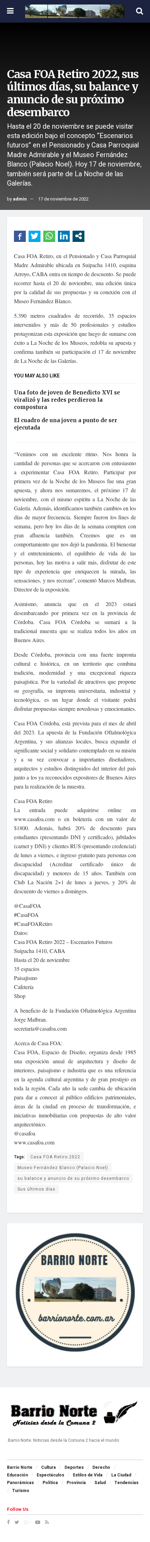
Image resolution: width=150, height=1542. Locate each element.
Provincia (76, 1483)
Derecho (101, 1467)
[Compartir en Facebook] (20, 236)
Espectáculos (50, 1475)
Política (50, 1483)
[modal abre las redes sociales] (78, 236)
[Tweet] (34, 236)
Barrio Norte (19, 1467)
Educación (17, 1475)
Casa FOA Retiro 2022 (55, 1157)
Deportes (74, 1467)
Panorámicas (20, 1483)
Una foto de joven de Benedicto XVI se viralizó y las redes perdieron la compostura (67, 399)
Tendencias (126, 1483)
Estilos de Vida (88, 1475)
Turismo (20, 1491)
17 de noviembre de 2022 (63, 199)
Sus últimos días (36, 1189)
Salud (100, 1483)
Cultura (48, 1467)
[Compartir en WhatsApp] (49, 236)
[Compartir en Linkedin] (64, 236)
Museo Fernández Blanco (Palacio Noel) (62, 1168)
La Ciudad (121, 1475)
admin (20, 199)
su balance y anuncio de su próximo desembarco (73, 1178)
